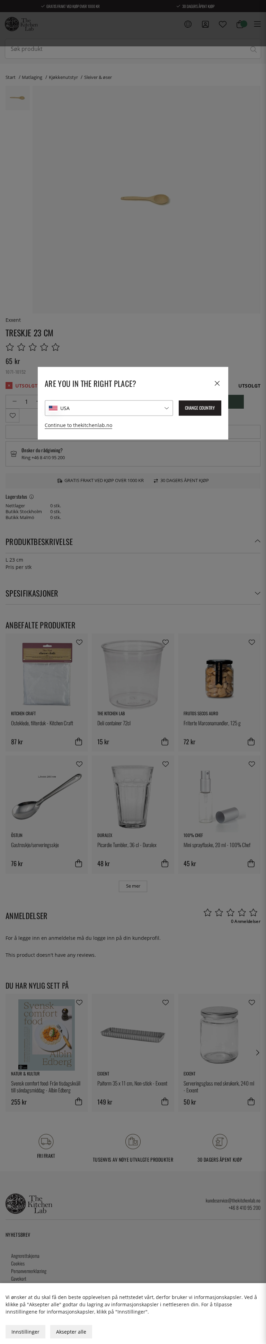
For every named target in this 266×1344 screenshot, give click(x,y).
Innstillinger (25, 1331)
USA (65, 408)
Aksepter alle (71, 1331)
